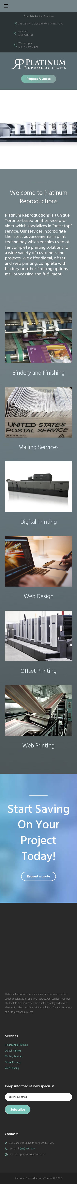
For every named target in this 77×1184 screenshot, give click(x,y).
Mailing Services (38, 447)
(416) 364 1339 (25, 36)
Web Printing (38, 745)
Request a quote (38, 876)
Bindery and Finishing (38, 373)
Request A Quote (39, 78)
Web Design (39, 596)
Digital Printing (38, 522)
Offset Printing (39, 671)
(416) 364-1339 (27, 1148)
